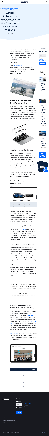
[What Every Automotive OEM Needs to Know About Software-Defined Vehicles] (42, 101)
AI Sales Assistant (28, 403)
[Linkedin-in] (44, 432)
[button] (23, 375)
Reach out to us (14, 333)
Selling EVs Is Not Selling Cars (43, 87)
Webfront (13, 9)
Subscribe (42, 63)
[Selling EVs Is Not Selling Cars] (42, 79)
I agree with (42, 59)
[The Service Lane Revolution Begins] (42, 133)
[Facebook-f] (42, 432)
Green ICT (26, 405)
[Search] (46, 2)
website (24, 229)
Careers (25, 406)
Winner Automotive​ (18, 65)
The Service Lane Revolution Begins (44, 141)
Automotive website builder (8, 8)
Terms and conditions (7, 420)
